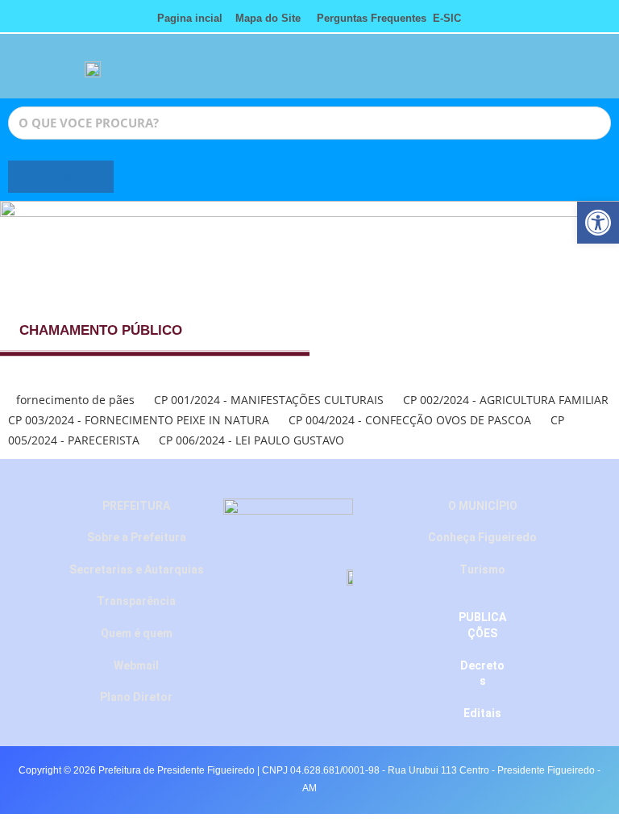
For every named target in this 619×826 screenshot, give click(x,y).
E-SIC (447, 18)
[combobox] (309, 123)
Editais (482, 713)
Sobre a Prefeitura (136, 537)
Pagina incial (189, 18)
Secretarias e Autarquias (136, 569)
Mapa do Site (268, 18)
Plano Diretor (136, 696)
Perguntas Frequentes (366, 18)
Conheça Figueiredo (482, 537)
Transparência (136, 600)
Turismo (482, 569)
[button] (529, 74)
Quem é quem (136, 633)
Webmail (136, 665)
